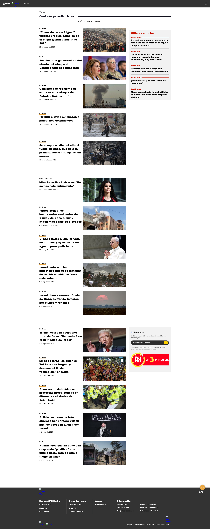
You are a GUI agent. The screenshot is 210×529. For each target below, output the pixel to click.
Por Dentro (44, 511)
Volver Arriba (201, 492)
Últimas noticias (143, 33)
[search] (206, 4)
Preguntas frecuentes (125, 511)
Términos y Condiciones (149, 507)
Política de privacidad (159, 347)
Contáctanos (122, 504)
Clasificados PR (76, 511)
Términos (149, 347)
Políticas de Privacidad (149, 511)
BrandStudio (100, 504)
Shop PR (72, 508)
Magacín (43, 508)
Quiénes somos (123, 507)
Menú (7, 4)
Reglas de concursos (148, 504)
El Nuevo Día (45, 504)
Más (26, 4)
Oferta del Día (75, 504)
